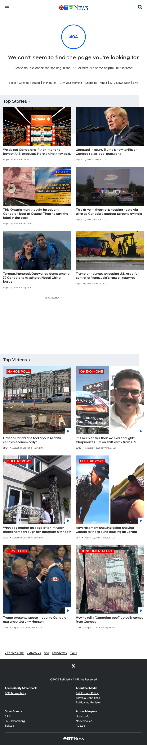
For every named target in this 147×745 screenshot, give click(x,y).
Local (12, 82)
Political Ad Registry (88, 702)
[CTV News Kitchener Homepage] (73, 7)
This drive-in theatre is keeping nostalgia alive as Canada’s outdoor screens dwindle (109, 212)
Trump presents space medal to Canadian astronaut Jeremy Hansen (35, 620)
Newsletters (59, 652)
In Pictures (49, 82)
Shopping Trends (96, 82)
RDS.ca (80, 725)
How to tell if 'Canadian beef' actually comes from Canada (109, 620)
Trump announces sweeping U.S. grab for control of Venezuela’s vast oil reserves (107, 276)
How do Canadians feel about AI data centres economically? (32, 440)
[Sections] (7, 7)
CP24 (8, 716)
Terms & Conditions (88, 697)
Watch (36, 82)
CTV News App (14, 652)
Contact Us (34, 652)
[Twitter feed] (73, 666)
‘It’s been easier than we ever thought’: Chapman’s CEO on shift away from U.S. (106, 440)
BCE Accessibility (15, 693)
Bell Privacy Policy (87, 693)
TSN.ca (9, 725)
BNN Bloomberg (15, 721)
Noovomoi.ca (84, 721)
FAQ (46, 652)
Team (73, 652)
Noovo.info (82, 716)
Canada (24, 82)
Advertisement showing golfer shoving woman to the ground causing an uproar (106, 530)
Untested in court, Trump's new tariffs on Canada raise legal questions (106, 152)
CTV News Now (120, 82)
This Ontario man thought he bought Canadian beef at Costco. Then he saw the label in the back (35, 214)
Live (135, 82)
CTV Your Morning (71, 82)
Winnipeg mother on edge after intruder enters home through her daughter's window (37, 530)
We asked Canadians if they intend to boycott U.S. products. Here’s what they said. (37, 152)
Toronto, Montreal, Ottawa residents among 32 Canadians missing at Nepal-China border (36, 278)
